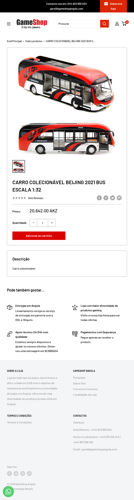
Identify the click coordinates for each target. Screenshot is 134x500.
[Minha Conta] (117, 24)
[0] (124, 24)
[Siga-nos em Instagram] (22, 473)
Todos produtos (33, 41)
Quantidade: (19, 222)
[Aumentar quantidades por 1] (51, 222)
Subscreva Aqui (116, 6)
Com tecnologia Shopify (20, 488)
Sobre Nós (79, 383)
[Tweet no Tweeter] (112, 197)
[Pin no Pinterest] (105, 197)
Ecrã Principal (14, 41)
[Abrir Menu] (8, 23)
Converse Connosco (85, 389)
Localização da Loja (85, 394)
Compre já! (95, 235)
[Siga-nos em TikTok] (29, 473)
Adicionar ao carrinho (39, 235)
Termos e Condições (19, 422)
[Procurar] (104, 24)
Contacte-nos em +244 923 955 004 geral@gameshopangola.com (66, 6)
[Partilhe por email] (119, 197)
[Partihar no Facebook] (99, 197)
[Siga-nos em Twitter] (16, 473)
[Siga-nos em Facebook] (9, 473)
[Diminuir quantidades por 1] (33, 222)
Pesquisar (79, 377)
